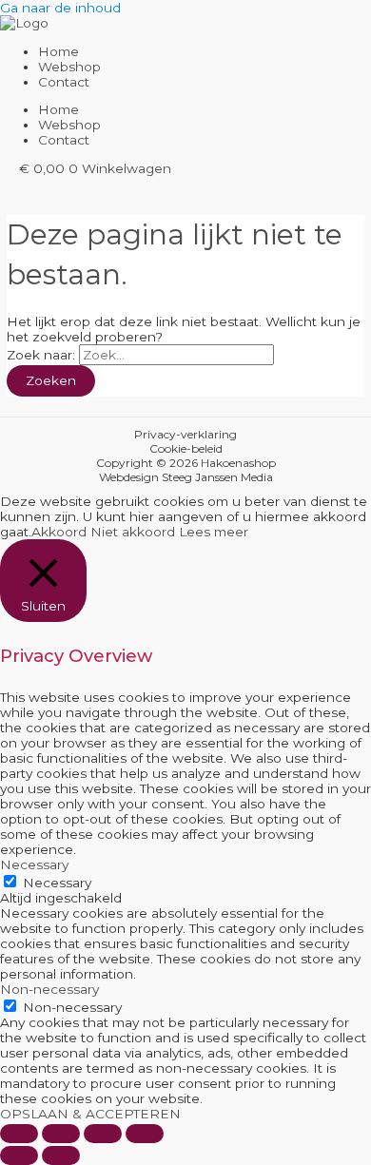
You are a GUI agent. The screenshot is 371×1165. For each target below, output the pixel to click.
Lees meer (213, 531)
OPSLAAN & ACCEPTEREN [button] (90, 1113)
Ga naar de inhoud (60, 7)
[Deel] (103, 1133)
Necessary (57, 882)
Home (58, 51)
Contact (63, 81)
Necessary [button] (34, 864)
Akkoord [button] (59, 531)
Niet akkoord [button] (132, 531)
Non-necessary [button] (49, 989)
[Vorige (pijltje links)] (19, 1155)
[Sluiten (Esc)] (145, 1133)
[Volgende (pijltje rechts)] (61, 1155)
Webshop (69, 66)
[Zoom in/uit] (19, 1133)
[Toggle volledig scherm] (61, 1133)
